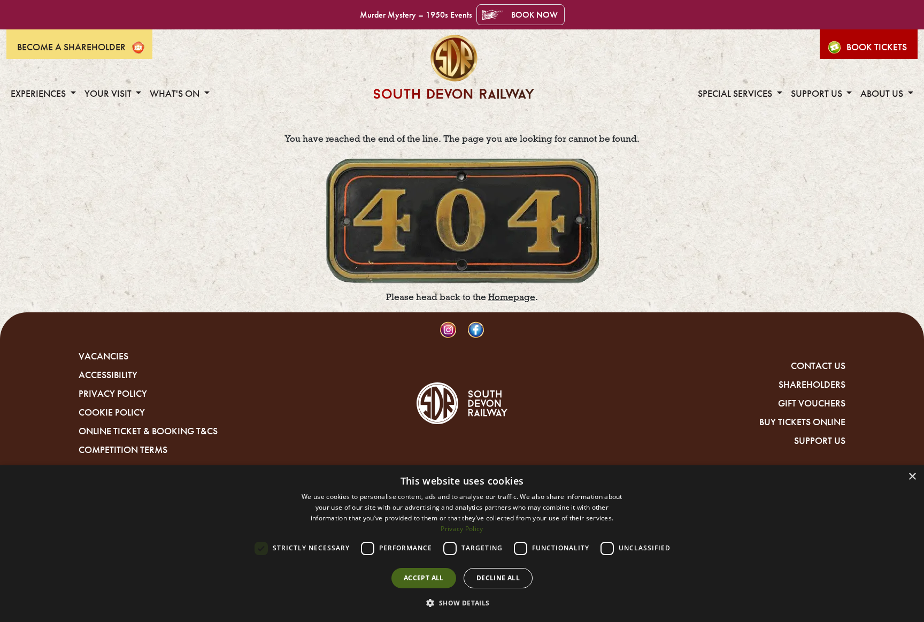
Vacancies (103, 356)
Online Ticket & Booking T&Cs (148, 431)
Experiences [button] (39, 93)
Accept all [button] (424, 577)
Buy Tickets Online (802, 422)
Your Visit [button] (109, 93)
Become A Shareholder (71, 47)
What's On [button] (176, 93)
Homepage (511, 297)
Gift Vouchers (811, 403)
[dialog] (462, 543)
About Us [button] (882, 93)
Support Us (819, 441)
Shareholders (812, 384)
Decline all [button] (498, 577)
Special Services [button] (736, 93)
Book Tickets (876, 47)
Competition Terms (123, 450)
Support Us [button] (817, 93)
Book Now (534, 15)
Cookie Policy (112, 412)
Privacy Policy (113, 394)
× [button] (912, 477)
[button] (461, 602)
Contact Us (818, 366)
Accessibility (108, 375)
